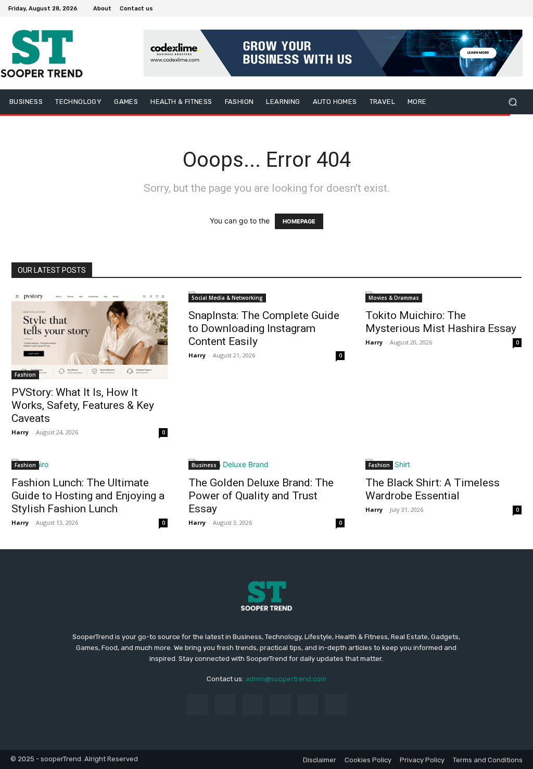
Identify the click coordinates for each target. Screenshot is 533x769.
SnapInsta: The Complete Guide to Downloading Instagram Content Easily (263, 328)
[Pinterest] (280, 704)
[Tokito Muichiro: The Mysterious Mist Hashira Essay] (443, 296)
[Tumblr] (308, 704)
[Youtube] (518, 8)
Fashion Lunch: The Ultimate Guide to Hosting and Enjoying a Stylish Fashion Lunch (87, 495)
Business (204, 465)
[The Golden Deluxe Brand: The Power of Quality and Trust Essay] (266, 464)
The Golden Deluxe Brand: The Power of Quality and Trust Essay (261, 495)
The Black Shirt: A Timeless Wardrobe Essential (432, 489)
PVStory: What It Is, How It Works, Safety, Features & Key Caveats (82, 405)
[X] (493, 8)
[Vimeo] (506, 8)
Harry (20, 432)
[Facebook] (468, 8)
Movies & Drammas (394, 297)
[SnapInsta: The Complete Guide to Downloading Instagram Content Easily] (266, 296)
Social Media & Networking (227, 297)
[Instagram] (481, 8)
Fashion (25, 374)
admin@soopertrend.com (285, 679)
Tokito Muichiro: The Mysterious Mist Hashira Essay (440, 322)
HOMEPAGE (299, 221)
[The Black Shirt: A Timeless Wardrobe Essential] (443, 464)
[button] (512, 102)
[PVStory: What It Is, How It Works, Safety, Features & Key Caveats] (89, 335)
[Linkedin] (253, 704)
